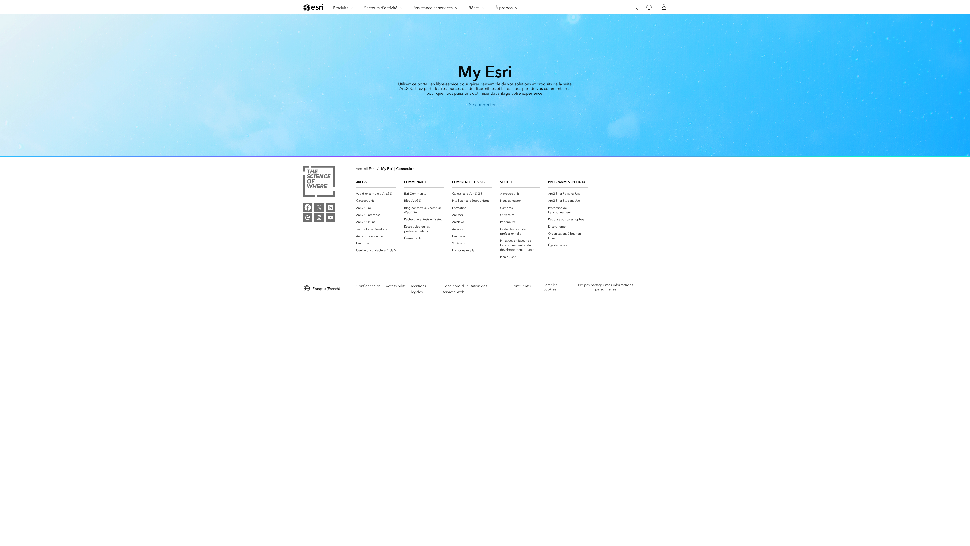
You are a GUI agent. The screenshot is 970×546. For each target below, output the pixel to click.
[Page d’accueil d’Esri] (313, 7)
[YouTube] (330, 217)
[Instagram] (319, 217)
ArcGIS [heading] (361, 182)
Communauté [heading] (415, 182)
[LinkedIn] (330, 207)
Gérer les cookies (550, 287)
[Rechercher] (635, 7)
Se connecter (483, 104)
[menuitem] (376, 193)
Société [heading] (506, 182)
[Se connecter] (664, 7)
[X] (319, 207)
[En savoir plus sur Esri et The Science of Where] (319, 182)
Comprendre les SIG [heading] (468, 182)
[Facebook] (307, 207)
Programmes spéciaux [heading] (566, 182)
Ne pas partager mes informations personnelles (605, 287)
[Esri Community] (307, 217)
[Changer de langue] (649, 7)
